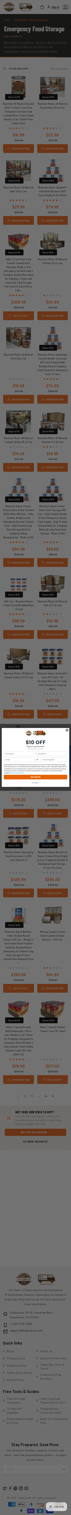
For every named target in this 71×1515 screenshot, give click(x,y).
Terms (22, 773)
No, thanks (35, 782)
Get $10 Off (35, 777)
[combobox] (39, 760)
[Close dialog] (66, 730)
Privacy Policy (14, 773)
